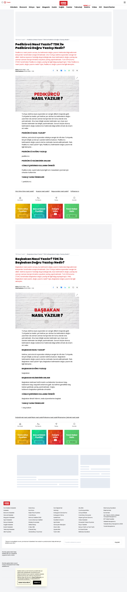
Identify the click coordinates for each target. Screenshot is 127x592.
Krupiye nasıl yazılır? (43, 191)
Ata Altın (81, 508)
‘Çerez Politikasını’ (36, 577)
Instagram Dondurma (60, 513)
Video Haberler (83, 520)
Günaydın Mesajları (59, 524)
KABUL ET (37, 582)
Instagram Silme (59, 515)
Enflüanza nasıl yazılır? (78, 191)
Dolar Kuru (32, 508)
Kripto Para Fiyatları (34, 513)
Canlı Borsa (32, 515)
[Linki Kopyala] (77, 70)
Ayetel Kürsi (57, 517)
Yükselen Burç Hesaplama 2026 (113, 524)
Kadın (54, 7)
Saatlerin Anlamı (59, 520)
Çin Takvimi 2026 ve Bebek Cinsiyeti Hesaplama (111, 516)
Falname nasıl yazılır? (51, 417)
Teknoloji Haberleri (9, 529)
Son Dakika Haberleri (10, 508)
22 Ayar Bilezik (83, 513)
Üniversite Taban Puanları (86, 522)
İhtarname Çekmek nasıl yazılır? (69, 417)
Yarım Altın (57, 532)
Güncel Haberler (8, 515)
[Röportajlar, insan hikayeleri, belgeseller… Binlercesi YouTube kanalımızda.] (55, 211)
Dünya (31, 7)
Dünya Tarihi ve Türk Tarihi (86, 527)
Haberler (6, 510)
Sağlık (61, 7)
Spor (38, 7)
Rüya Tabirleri (83, 524)
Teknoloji (78, 7)
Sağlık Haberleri (8, 524)
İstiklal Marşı (32, 524)
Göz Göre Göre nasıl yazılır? (24, 191)
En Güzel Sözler (83, 529)
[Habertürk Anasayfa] (63, 3)
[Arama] (2, 2)
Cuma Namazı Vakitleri (36, 520)
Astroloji (56, 510)
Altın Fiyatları (7, 532)
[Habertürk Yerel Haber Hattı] (71, 211)
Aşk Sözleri (57, 522)
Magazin (46, 7)
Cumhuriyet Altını (84, 510)
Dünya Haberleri (8, 522)
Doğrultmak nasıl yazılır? (23, 417)
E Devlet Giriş (32, 529)
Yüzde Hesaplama (109, 526)
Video (94, 7)
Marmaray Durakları (110, 508)
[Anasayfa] (7, 503)
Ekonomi (23, 7)
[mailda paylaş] (73, 70)
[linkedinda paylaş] (65, 70)
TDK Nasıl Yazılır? (20, 39)
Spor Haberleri (8, 520)
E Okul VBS (32, 527)
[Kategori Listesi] (124, 2)
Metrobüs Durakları (84, 532)
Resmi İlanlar (109, 7)
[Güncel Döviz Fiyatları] (39, 211)
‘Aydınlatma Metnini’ (23, 579)
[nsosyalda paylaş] (61, 70)
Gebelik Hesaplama (109, 521)
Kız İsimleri (107, 513)
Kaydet (117, 542)
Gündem (14, 7)
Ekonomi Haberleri (9, 513)
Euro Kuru (31, 510)
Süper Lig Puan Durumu (86, 517)
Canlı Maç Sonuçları (85, 515)
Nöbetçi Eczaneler (34, 522)
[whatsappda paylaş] (69, 70)
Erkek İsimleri (107, 510)
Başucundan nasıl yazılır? (60, 191)
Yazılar (69, 7)
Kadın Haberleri (8, 527)
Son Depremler (58, 508)
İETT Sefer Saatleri (109, 519)
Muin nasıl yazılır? (38, 417)
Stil (100, 7)
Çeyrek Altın (57, 529)
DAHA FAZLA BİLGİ (24, 582)
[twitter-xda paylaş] (57, 70)
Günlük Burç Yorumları (35, 532)
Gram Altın (57, 527)
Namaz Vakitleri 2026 (35, 517)
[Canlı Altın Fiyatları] (22, 211)
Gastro (87, 7)
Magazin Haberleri (9, 517)
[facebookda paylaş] (53, 70)
